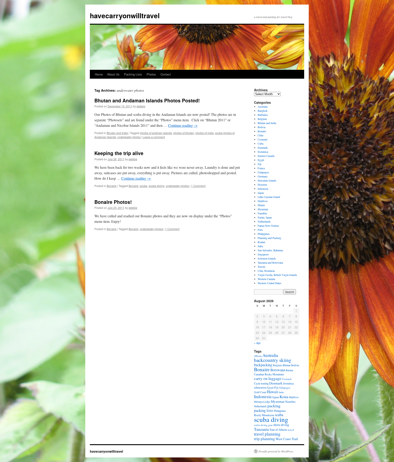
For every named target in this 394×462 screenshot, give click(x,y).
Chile (260, 135)
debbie (141, 106)
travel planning (267, 434)
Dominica (263, 151)
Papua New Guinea (268, 225)
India (281, 392)
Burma (289, 370)
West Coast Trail (287, 439)
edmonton (260, 387)
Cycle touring (261, 383)
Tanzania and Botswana (270, 262)
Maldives (263, 201)
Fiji (259, 164)
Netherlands (264, 221)
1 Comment (198, 186)
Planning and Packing (269, 238)
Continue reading (182, 125)
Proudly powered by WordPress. (276, 451)
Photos (151, 74)
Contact (166, 74)
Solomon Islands (267, 258)
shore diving (281, 425)
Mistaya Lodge (262, 401)
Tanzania (261, 429)
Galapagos (263, 172)
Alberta (258, 356)
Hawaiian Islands (267, 180)
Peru (260, 229)
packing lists (263, 410)
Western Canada (266, 279)
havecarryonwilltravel (125, 15)
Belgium (262, 119)
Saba (260, 246)
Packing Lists (133, 74)
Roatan (261, 242)
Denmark (263, 147)
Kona (284, 396)
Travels (261, 266)
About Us (113, 74)
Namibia (262, 213)
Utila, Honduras (266, 271)
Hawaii (272, 391)
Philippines (264, 234)
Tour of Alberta (278, 430)
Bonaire (112, 186)
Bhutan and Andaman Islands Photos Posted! (147, 100)
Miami (261, 205)
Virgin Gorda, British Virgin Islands (277, 275)
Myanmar (263, 209)
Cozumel (262, 139)
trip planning (264, 438)
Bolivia (261, 127)
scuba (143, 186)
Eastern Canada (266, 156)
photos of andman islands (156, 133)
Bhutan (286, 365)
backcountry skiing (272, 360)
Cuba (260, 143)
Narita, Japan (265, 217)
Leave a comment (154, 137)
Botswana (277, 369)
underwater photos (129, 137)
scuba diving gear (263, 425)
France (261, 168)
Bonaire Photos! (113, 201)
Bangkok (262, 110)
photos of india (204, 133)
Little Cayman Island (269, 197)
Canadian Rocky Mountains (269, 374)
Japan (261, 193)
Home (99, 74)
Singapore (263, 254)
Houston (262, 184)
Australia (262, 106)
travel (291, 429)
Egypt (261, 160)
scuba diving (156, 186)
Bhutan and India (117, 133)
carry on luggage (267, 378)
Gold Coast (260, 392)
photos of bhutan (183, 133)
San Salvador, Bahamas (270, 250)
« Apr (257, 343)
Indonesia (263, 188)
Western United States (269, 283)
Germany (263, 176)
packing (273, 405)
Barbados (263, 115)
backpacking (263, 364)
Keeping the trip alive (118, 153)
